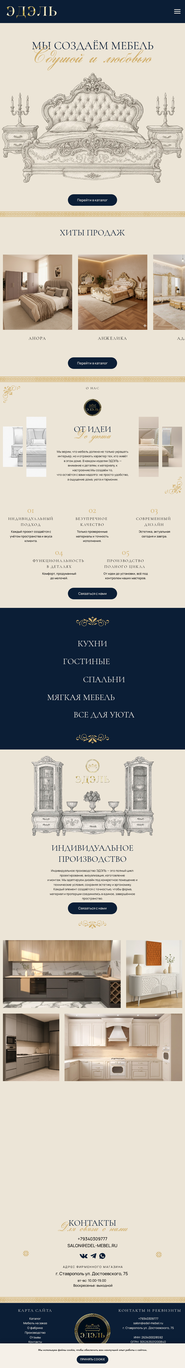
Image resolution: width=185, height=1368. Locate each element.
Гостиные (86, 661)
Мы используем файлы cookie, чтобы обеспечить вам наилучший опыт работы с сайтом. (92, 1350)
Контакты (35, 1342)
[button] (92, 593)
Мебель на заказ (35, 1323)
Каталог (35, 1318)
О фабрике (35, 1328)
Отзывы (35, 1337)
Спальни (104, 679)
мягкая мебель (81, 697)
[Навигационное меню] (177, 11)
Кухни (92, 643)
